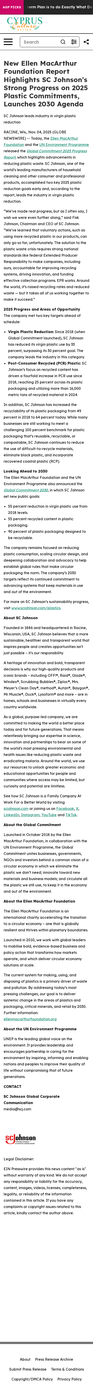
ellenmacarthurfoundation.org (30, 1019)
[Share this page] (86, 41)
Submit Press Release (27, 1369)
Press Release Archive (54, 1359)
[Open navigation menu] (8, 41)
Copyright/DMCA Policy (32, 1379)
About (25, 1359)
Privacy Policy (69, 1379)
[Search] (63, 42)
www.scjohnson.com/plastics (35, 608)
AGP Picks (12, 7)
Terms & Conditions (67, 1369)
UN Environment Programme (64, 144)
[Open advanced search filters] (73, 42)
